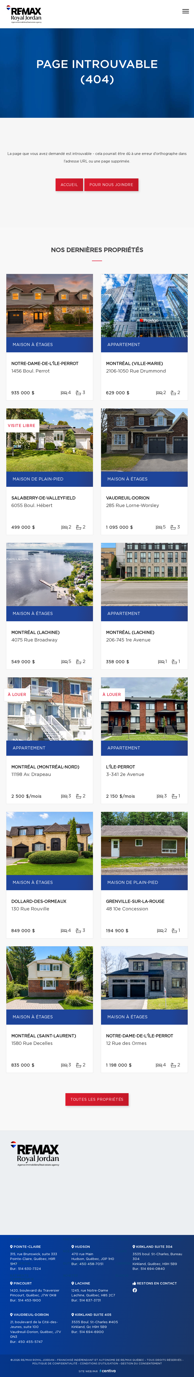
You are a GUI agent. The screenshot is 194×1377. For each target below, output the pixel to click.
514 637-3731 (90, 1300)
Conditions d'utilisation (99, 1363)
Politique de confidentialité (54, 1363)
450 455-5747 (30, 1342)
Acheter (70, 1275)
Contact (176, 1239)
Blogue (122, 1275)
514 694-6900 (91, 1332)
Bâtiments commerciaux (22, 1277)
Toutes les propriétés (97, 1099)
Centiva (108, 1370)
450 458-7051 (91, 1264)
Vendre (121, 1239)
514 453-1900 (29, 1300)
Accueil (69, 185)
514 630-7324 (29, 1269)
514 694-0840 (152, 1269)
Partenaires (74, 1239)
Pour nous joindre (111, 185)
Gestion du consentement (141, 1363)
